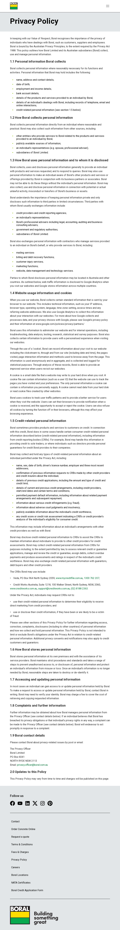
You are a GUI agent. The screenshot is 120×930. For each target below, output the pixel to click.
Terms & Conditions (22, 844)
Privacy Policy (19, 859)
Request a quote (20, 836)
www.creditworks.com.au (23, 588)
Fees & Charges (20, 852)
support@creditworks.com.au (54, 588)
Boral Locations (19, 875)
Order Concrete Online (23, 829)
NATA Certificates (20, 882)
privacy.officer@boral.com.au (32, 764)
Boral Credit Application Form (27, 890)
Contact (15, 821)
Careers (15, 867)
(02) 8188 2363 (79, 588)
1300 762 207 (91, 578)
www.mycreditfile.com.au (69, 578)
